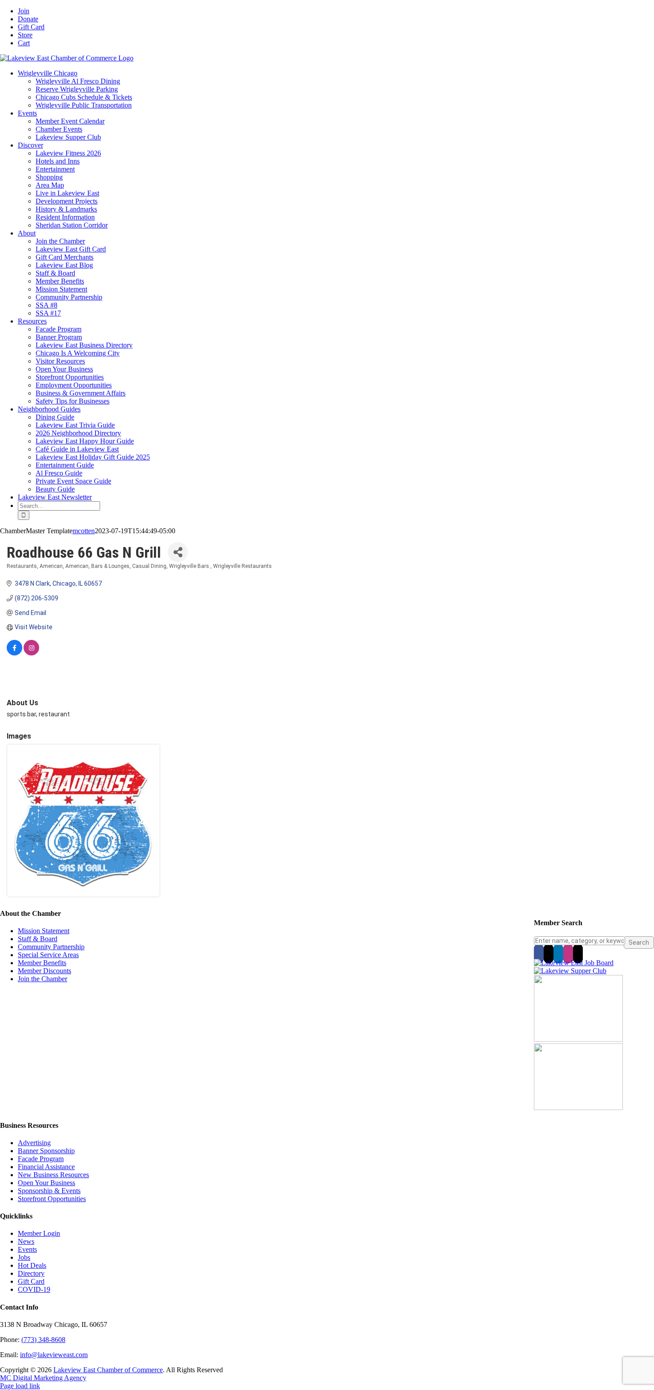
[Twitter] (548, 953)
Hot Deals (32, 1265)
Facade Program (41, 1158)
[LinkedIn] (558, 953)
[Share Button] (178, 552)
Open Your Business (46, 1182)
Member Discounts (44, 971)
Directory (31, 1273)
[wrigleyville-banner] (578, 1039)
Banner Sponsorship (46, 1150)
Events (27, 1249)
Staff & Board (37, 939)
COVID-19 (34, 1289)
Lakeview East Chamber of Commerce (108, 1370)
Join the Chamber (42, 979)
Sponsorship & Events (49, 1190)
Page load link (20, 1386)
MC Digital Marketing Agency (43, 1378)
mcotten (84, 531)
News (26, 1241)
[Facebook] (539, 953)
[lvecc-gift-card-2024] (578, 1107)
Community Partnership (51, 947)
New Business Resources (53, 1174)
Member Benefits (42, 963)
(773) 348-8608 (43, 1339)
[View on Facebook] (14, 653)
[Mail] (578, 953)
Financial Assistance (46, 1166)
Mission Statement (43, 931)
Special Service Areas (48, 955)
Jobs (24, 1257)
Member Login (39, 1233)
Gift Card (31, 1281)
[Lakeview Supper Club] (570, 971)
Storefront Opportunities (52, 1198)
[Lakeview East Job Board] (574, 963)
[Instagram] (568, 953)
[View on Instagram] (31, 653)
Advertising (34, 1142)
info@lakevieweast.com (54, 1354)
